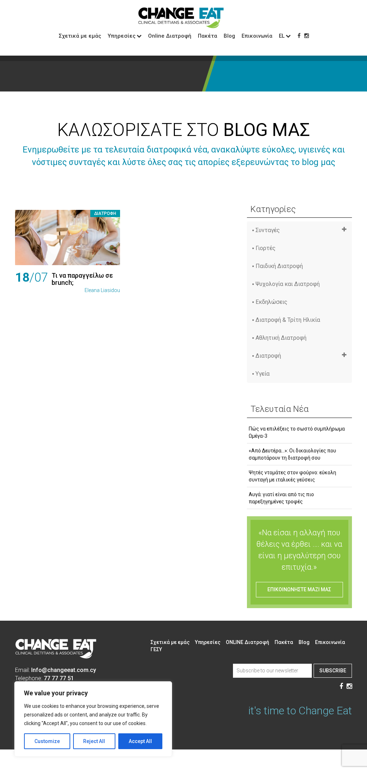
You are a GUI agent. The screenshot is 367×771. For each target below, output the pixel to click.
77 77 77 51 (59, 678)
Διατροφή (105, 213)
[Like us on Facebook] (299, 36)
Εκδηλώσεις (271, 301)
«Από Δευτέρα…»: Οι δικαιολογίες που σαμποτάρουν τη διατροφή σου (292, 454)
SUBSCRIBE (332, 670)
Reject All (94, 741)
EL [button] (282, 36)
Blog (229, 36)
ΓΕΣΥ (156, 649)
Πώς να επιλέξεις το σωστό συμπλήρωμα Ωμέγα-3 (297, 432)
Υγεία (263, 373)
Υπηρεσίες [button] (121, 36)
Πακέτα (207, 36)
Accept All (140, 741)
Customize (47, 741)
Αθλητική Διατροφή (281, 337)
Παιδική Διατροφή (279, 266)
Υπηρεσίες (207, 642)
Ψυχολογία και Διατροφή (288, 284)
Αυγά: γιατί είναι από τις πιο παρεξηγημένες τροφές (281, 498)
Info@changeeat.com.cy (63, 670)
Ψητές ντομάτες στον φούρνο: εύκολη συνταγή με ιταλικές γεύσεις (292, 476)
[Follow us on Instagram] (306, 36)
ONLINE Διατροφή (247, 642)
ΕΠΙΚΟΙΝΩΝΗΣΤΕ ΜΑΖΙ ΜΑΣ (299, 589)
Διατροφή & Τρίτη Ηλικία (288, 319)
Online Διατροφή (169, 36)
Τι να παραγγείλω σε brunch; (82, 279)
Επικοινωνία (257, 36)
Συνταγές (268, 230)
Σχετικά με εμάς (80, 36)
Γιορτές (266, 248)
